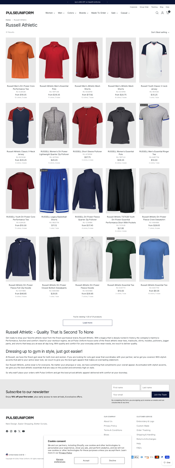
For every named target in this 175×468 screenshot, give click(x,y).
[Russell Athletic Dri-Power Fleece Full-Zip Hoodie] (21, 259)
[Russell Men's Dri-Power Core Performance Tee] (21, 60)
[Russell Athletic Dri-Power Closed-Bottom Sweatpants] (54, 259)
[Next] (107, 2)
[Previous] (68, 2)
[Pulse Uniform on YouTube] (23, 431)
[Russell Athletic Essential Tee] (121, 259)
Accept (86, 460)
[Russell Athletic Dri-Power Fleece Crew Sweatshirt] (154, 190)
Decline (112, 460)
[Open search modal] (157, 12)
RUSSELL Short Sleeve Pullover (87, 151)
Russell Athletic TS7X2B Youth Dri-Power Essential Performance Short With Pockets (121, 220)
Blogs (106, 434)
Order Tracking (143, 430)
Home (8, 20)
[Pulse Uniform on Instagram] (11, 431)
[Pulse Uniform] (20, 12)
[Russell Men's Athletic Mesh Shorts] (87, 60)
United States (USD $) (16, 455)
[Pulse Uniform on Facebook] (7, 431)
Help (139, 443)
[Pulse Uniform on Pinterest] (15, 431)
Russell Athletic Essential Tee (120, 285)
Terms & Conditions (113, 430)
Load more (87, 322)
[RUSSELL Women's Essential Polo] (121, 125)
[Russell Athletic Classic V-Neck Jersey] (21, 125)
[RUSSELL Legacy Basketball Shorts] (54, 190)
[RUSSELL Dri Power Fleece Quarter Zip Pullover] (87, 190)
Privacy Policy (65, 453)
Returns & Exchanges (146, 439)
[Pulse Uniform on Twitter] (19, 431)
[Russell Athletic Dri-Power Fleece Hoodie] (87, 259)
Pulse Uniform (24, 459)
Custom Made (143, 426)
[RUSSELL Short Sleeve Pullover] (87, 125)
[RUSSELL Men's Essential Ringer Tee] (154, 125)
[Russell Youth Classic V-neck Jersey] (154, 60)
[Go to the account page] (162, 12)
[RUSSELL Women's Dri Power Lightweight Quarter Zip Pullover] (54, 125)
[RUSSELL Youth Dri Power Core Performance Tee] (21, 190)
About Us (108, 421)
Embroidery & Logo (145, 421)
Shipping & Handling (146, 434)
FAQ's (139, 448)
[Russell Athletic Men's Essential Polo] (54, 60)
